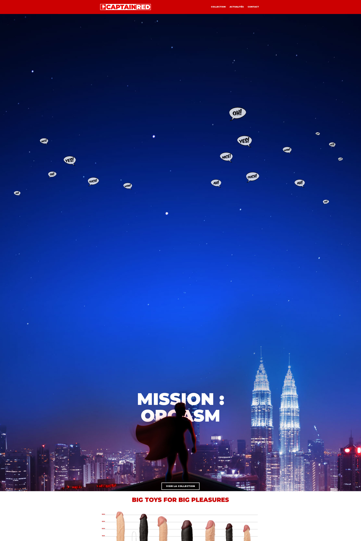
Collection (218, 7)
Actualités (237, 7)
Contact (253, 7)
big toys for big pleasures (180, 499)
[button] (180, 486)
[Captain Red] (125, 6)
